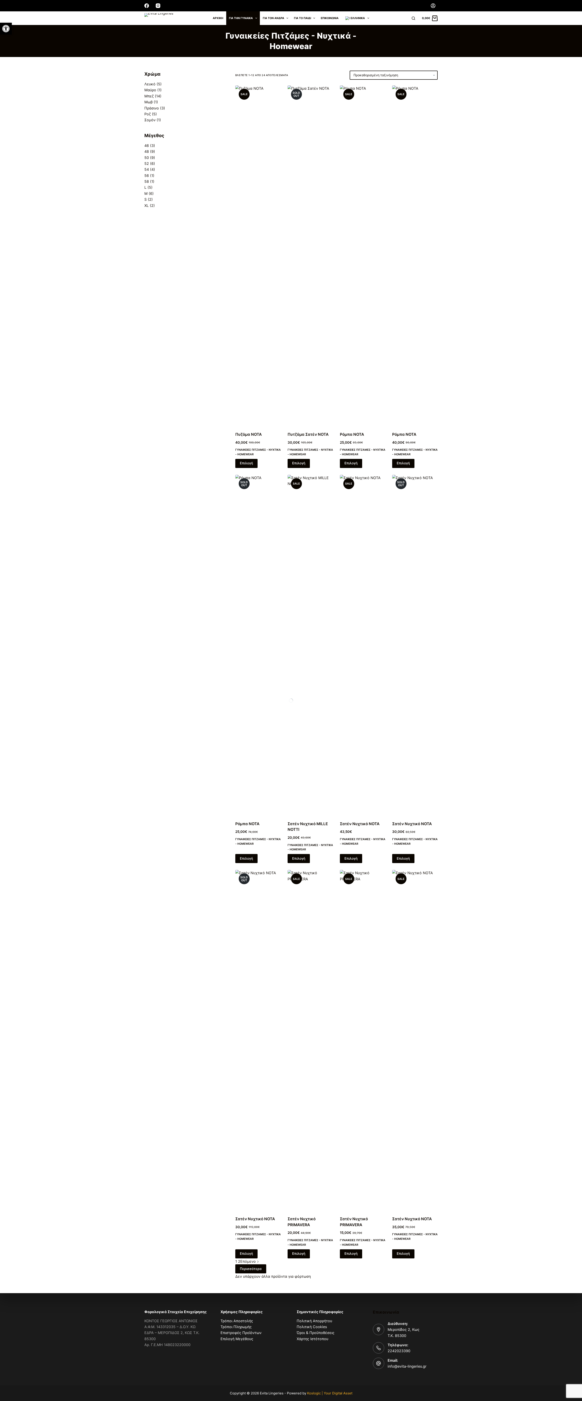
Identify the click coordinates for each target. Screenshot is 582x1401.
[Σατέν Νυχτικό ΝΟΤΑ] (415, 1040)
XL (146, 205)
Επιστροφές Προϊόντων (241, 1332)
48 (146, 151)
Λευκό (150, 84)
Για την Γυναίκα (241, 18)
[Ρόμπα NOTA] (362, 255)
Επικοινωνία (330, 18)
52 (146, 163)
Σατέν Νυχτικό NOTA (359, 824)
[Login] (433, 5)
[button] (6, 29)
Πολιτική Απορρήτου (314, 1321)
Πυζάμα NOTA (248, 434)
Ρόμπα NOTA (352, 434)
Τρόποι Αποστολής (237, 1321)
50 (146, 157)
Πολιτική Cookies (312, 1326)
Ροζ (147, 114)
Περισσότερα (251, 1269)
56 (146, 175)
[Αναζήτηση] (413, 18)
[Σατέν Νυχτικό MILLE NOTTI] (310, 645)
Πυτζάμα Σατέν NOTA (308, 434)
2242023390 (399, 1351)
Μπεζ (149, 96)
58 (146, 181)
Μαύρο (150, 90)
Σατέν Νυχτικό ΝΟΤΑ (412, 1219)
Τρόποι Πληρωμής (236, 1326)
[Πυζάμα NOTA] (258, 255)
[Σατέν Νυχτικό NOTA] (362, 645)
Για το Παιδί (302, 18)
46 (146, 145)
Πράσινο (151, 108)
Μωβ (148, 102)
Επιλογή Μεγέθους (237, 1339)
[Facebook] (146, 5)
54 (146, 169)
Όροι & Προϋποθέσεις (315, 1332)
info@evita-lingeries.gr (407, 1366)
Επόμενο (248, 1261)
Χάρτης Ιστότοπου (312, 1339)
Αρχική (218, 18)
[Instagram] (158, 5)
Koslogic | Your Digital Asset (329, 1393)
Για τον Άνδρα (273, 18)
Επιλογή (246, 463)
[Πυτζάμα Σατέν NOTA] (310, 255)
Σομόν (150, 120)
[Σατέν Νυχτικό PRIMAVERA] (310, 1040)
